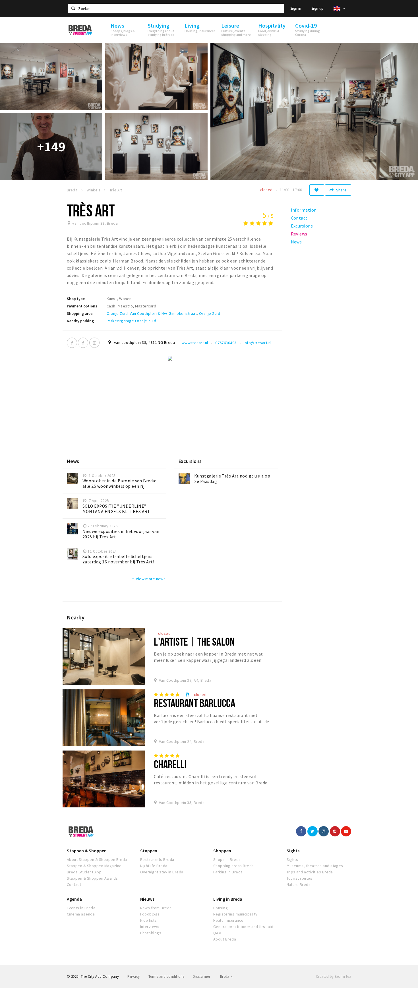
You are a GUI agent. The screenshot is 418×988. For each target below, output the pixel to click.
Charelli (170, 764)
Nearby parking (80, 320)
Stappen (148, 850)
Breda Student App (84, 872)
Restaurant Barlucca (194, 703)
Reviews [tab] (299, 234)
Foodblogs (150, 914)
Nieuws (147, 899)
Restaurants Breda (157, 859)
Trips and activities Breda (310, 872)
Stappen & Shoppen (87, 850)
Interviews (150, 926)
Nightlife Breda (153, 865)
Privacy (133, 976)
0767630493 (226, 342)
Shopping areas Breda (233, 865)
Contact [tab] (299, 218)
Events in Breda (81, 907)
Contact (74, 884)
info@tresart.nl (257, 342)
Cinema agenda (81, 914)
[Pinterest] (335, 831)
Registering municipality (235, 914)
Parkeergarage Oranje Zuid (131, 320)
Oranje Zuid (209, 313)
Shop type (76, 298)
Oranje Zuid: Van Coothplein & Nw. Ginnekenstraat (152, 313)
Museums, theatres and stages (315, 865)
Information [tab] (304, 210)
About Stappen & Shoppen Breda (97, 859)
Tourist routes (300, 878)
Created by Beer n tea (333, 976)
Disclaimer (201, 976)
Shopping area (80, 313)
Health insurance (228, 920)
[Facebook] (72, 343)
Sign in (295, 8)
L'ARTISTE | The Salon (194, 641)
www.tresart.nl (195, 342)
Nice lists (148, 920)
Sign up (317, 8)
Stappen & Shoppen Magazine (94, 865)
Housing (220, 907)
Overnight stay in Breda (161, 872)
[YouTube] (346, 831)
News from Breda (156, 907)
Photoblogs (151, 932)
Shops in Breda (227, 859)
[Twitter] (312, 831)
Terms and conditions (166, 976)
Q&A (217, 932)
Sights (293, 850)
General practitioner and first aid (243, 926)
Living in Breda (227, 899)
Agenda (74, 899)
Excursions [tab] (302, 226)
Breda (225, 976)
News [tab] (296, 242)
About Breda (224, 939)
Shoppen (222, 850)
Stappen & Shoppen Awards (92, 878)
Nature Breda (299, 884)
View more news (148, 578)
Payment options (82, 306)
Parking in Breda (228, 872)
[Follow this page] (316, 190)
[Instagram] (94, 343)
